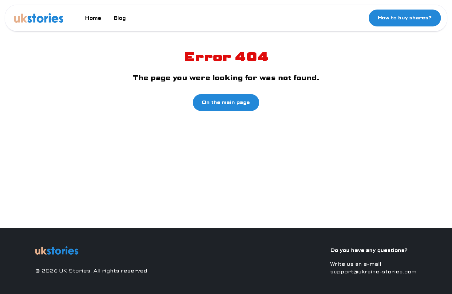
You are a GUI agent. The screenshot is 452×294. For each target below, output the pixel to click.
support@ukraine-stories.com (373, 271)
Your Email (168, 164)
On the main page (226, 102)
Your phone (169, 138)
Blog (119, 18)
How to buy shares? (405, 17)
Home (93, 18)
